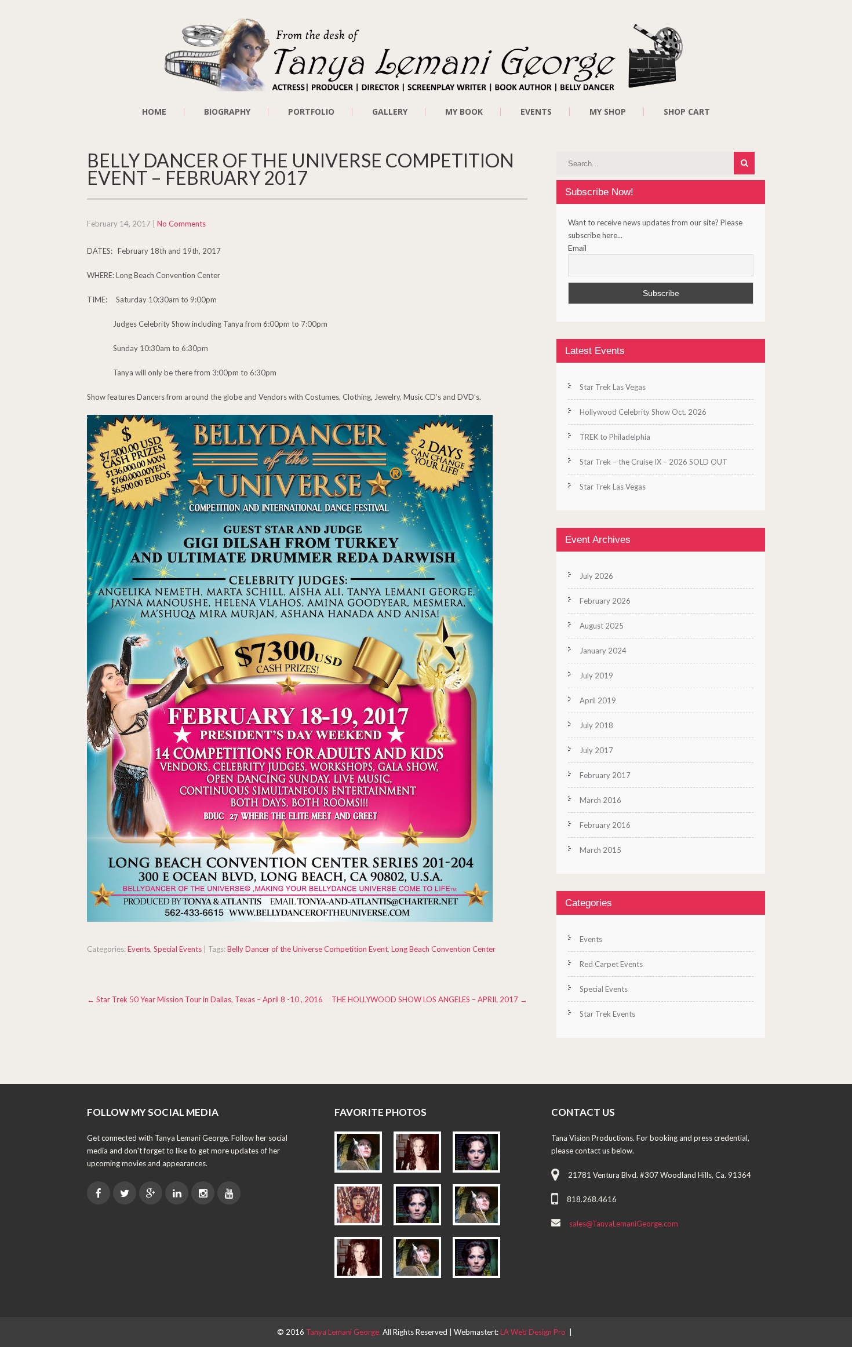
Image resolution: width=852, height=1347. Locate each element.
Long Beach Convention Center (443, 949)
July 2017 (596, 750)
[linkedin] (176, 1192)
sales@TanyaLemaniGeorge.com (623, 1223)
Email (577, 248)
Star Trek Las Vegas (613, 387)
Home (154, 112)
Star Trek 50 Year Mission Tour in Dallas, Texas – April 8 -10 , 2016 (205, 999)
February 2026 (605, 600)
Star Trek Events (607, 1014)
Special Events (178, 949)
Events (536, 112)
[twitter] (124, 1192)
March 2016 (600, 800)
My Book (464, 112)
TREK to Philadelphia (615, 436)
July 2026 (596, 576)
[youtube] (229, 1192)
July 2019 (596, 675)
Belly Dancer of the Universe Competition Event (307, 949)
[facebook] (98, 1192)
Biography (227, 112)
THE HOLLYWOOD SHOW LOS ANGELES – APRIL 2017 (429, 999)
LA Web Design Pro (533, 1332)
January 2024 (603, 650)
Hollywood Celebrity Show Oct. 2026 (643, 412)
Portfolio (311, 112)
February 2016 (605, 825)
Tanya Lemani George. (344, 1332)
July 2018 (596, 725)
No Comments (181, 223)
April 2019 (598, 700)
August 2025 (602, 625)
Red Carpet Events (611, 964)
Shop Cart (687, 112)
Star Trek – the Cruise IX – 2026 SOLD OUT (653, 461)
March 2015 (600, 850)
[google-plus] (150, 1192)
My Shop (607, 112)
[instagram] (202, 1192)
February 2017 (605, 775)
